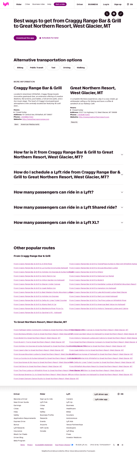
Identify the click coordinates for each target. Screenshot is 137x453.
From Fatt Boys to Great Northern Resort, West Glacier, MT (38, 366)
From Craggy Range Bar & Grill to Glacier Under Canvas (37, 284)
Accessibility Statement (43, 445)
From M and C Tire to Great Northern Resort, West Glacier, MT (39, 342)
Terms (22, 445)
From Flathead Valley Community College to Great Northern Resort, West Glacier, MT (49, 330)
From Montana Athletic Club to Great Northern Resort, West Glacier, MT (43, 334)
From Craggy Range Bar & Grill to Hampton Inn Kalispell (92, 288)
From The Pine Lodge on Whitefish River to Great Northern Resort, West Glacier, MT (48, 370)
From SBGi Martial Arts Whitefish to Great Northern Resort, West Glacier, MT (101, 358)
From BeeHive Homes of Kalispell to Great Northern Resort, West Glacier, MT (101, 354)
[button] (68, 154)
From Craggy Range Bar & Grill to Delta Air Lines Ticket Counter (40, 300)
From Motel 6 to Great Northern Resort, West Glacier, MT (37, 338)
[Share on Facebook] (113, 13)
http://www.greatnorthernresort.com (94, 117)
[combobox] (130, 4)
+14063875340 (83, 114)
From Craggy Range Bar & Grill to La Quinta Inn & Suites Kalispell (41, 268)
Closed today (21, 112)
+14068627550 (27, 117)
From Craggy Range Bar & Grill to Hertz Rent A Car (35, 276)
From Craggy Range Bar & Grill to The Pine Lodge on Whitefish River (97, 300)
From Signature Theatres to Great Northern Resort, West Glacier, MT (97, 346)
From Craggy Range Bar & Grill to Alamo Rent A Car (35, 304)
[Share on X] (107, 13)
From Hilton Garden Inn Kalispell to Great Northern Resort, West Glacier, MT (101, 374)
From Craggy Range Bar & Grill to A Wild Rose (33, 264)
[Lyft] (6, 4)
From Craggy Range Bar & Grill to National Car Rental (91, 276)
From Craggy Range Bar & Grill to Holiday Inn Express (36, 296)
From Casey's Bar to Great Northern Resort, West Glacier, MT (39, 350)
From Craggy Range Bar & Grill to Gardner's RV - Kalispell (38, 312)
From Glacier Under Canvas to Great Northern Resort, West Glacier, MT (98, 330)
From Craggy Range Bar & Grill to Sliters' (86, 272)
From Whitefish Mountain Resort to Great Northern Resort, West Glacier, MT (101, 366)
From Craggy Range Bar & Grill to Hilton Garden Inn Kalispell (39, 280)
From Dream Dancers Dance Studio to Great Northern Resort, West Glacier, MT (46, 378)
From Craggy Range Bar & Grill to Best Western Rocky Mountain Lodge (43, 292)
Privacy (30, 445)
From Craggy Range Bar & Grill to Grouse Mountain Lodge (93, 268)
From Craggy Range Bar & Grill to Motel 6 (86, 280)
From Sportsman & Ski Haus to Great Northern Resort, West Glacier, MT (43, 362)
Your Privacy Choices (62, 445)
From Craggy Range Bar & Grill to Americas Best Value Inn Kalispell (97, 304)
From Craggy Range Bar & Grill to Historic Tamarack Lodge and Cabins (98, 308)
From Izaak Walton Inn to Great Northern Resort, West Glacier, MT (96, 350)
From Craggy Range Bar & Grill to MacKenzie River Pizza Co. (38, 308)
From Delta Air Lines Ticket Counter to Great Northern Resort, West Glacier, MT (102, 362)
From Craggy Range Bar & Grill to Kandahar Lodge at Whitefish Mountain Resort (102, 284)
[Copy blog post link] (120, 13)
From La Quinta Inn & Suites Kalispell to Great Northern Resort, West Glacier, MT (47, 358)
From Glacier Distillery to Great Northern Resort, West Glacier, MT (96, 370)
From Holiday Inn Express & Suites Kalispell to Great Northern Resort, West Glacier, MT (50, 346)
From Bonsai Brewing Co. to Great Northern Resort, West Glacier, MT (42, 374)
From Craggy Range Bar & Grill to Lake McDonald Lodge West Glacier (98, 292)
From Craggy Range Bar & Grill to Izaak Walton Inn (35, 288)
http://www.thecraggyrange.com (35, 119)
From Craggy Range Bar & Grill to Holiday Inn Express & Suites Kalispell (44, 272)
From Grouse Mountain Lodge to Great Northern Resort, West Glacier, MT (44, 354)
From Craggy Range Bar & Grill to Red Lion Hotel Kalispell (93, 296)
